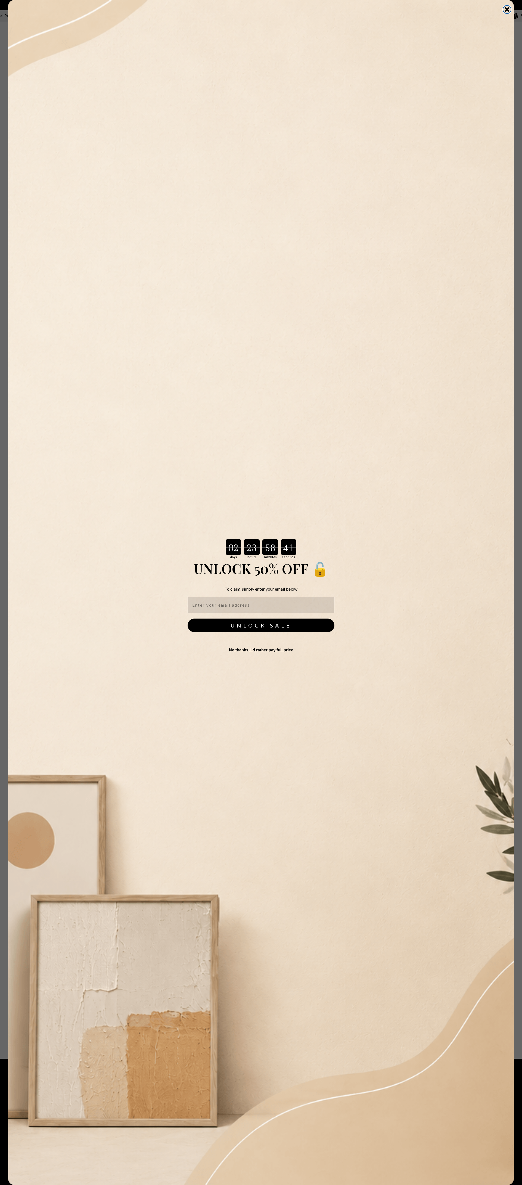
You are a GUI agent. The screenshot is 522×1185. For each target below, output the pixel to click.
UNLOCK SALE (261, 625)
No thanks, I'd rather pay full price (261, 650)
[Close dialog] (507, 9)
